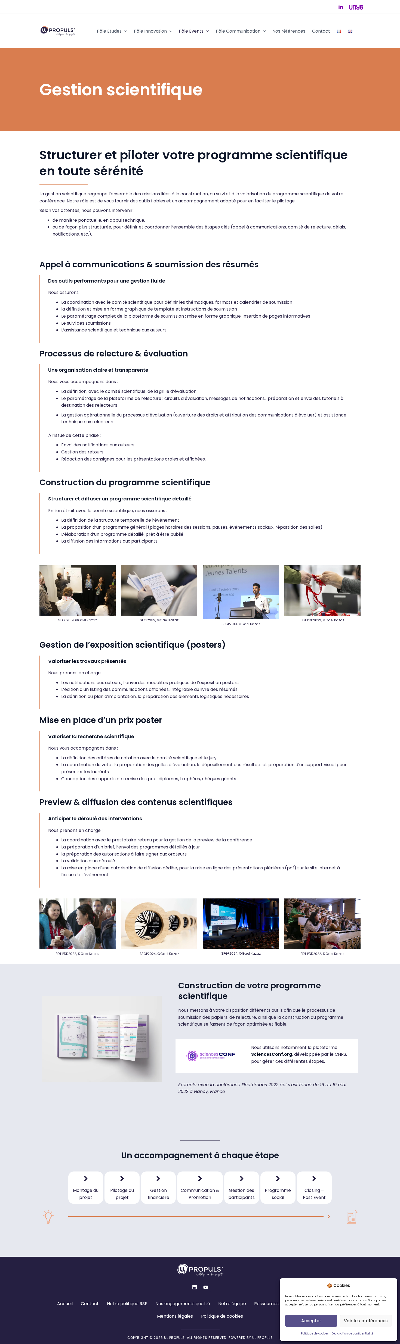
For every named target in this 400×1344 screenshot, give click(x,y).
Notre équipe (232, 1304)
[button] (124, 31)
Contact (321, 31)
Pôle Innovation (150, 31)
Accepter (311, 1321)
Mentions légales (175, 1316)
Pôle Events (191, 31)
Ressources (266, 1304)
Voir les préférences (366, 1321)
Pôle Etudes (109, 31)
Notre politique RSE (127, 1304)
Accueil (65, 1304)
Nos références (288, 31)
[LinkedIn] (340, 7)
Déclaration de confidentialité (352, 1334)
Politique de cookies (315, 1334)
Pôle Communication (238, 31)
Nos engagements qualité (182, 1304)
